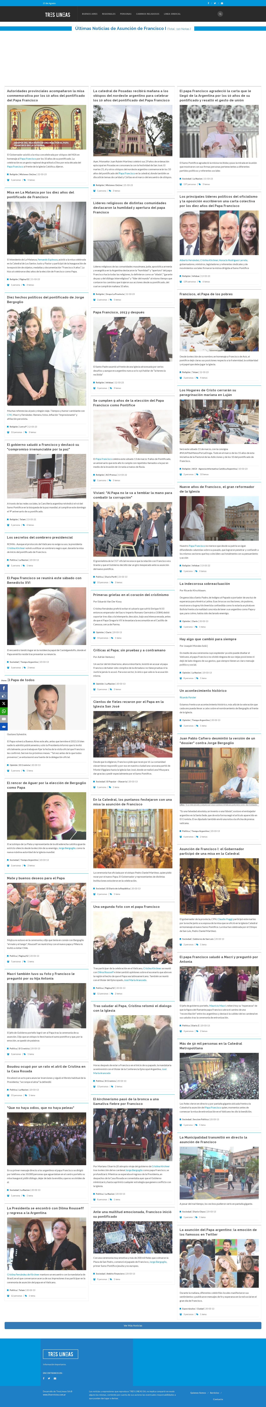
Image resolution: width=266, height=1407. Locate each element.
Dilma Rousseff (106, 972)
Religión (14, 174)
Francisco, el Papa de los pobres (206, 294)
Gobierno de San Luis (203, 939)
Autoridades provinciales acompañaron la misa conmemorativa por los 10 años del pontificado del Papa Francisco (46, 95)
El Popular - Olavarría (117, 781)
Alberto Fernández (189, 260)
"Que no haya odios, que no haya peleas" (40, 1108)
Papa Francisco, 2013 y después (119, 312)
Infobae (196, 276)
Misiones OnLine (28, 174)
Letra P (23, 426)
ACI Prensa (111, 475)
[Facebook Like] (4, 696)
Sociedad (186, 178)
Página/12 (24, 279)
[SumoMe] (4, 727)
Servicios (214, 1392)
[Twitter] (216, 3)
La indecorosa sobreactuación (205, 584)
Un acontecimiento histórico (203, 691)
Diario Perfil (111, 577)
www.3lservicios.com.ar (54, 1394)
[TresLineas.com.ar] (60, 14)
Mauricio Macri (217, 1005)
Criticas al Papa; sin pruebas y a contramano (129, 650)
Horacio (223, 260)
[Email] (4, 719)
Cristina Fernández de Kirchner (23, 1274)
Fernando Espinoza (48, 259)
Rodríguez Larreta (237, 260)
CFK (9, 414)
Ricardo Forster (188, 697)
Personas (125, 13)
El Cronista (24, 765)
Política (99, 577)
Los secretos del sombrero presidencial (40, 537)
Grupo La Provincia (115, 294)
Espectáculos (188, 1308)
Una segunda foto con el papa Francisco (126, 907)
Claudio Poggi (225, 919)
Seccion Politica (200, 1119)
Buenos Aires (89, 13)
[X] (4, 703)
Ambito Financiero (115, 1273)
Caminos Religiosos (147, 13)
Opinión (186, 621)
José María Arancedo (135, 979)
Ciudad (200, 1308)
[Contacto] (222, 3)
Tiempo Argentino (29, 662)
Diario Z (195, 1025)
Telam (195, 372)
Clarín (195, 621)
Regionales (108, 13)
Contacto (218, 1399)
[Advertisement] (133, 57)
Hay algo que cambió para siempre (208, 639)
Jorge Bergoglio (67, 848)
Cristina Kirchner (209, 260)
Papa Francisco (28, 158)
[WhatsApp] (4, 711)
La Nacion (197, 178)
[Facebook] (210, 3)
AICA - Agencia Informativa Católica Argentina (214, 469)
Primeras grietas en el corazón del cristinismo (131, 595)
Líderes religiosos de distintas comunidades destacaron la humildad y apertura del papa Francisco (129, 207)
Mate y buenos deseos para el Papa (36, 878)
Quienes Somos (198, 1392)
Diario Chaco (199, 1211)
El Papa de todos (21, 680)
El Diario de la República (118, 888)
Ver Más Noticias (133, 1325)
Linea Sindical (172, 13)
